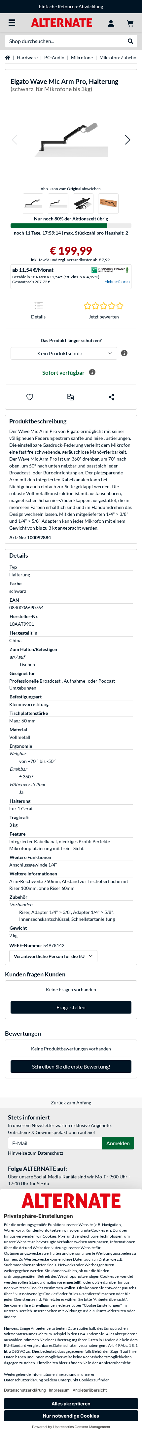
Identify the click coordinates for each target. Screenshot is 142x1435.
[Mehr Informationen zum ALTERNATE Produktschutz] (124, 353)
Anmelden (118, 1143)
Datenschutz (50, 1153)
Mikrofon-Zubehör (118, 57)
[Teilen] (111, 397)
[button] (14, 140)
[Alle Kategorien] (12, 23)
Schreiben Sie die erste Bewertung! (71, 1066)
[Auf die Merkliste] (30, 397)
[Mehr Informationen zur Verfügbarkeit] (92, 372)
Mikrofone (82, 57)
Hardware (27, 57)
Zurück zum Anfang (71, 1102)
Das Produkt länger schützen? (71, 340)
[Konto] (111, 22)
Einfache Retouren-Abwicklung (71, 6)
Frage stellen (71, 1007)
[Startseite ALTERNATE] (61, 22)
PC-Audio (54, 57)
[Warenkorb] (130, 22)
